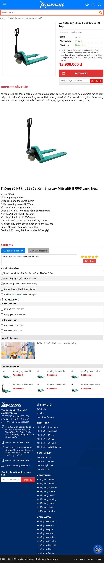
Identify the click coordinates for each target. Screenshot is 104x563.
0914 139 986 (15, 314)
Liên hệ (40, 413)
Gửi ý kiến (89, 261)
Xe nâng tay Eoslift (45, 525)
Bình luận (77, 32)
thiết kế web (29, 559)
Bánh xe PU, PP (44, 469)
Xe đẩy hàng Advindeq (47, 487)
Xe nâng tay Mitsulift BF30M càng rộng (90, 371)
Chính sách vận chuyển (47, 431)
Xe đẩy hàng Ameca (46, 491)
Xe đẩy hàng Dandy (46, 495)
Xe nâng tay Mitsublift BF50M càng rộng (23, 384)
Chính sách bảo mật (46, 439)
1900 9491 (16, 294)
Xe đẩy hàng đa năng (46, 499)
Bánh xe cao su (44, 457)
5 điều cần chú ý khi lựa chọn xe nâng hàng (56, 343)
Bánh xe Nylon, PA (45, 465)
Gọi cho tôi (96, 81)
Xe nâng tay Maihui (46, 533)
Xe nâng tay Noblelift (46, 545)
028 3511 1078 (22, 460)
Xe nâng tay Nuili (45, 549)
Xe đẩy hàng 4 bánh (46, 483)
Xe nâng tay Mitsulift (32, 18)
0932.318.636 (14, 309)
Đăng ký (28, 480)
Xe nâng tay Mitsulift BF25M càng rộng (90, 384)
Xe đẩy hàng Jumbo (46, 511)
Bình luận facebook (38, 250)
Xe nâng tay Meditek (46, 537)
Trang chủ (4, 18)
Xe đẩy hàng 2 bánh (46, 479)
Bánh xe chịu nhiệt (45, 461)
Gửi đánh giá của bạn (13, 250)
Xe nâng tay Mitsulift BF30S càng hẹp (56, 384)
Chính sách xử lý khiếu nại (49, 447)
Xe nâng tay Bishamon (47, 521)
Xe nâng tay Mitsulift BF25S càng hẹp (56, 371)
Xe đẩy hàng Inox (45, 507)
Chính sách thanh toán (47, 427)
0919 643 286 (13, 330)
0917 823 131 (14, 325)
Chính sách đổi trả (45, 435)
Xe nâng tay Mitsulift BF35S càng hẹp (22, 371)
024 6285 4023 (22, 442)
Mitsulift (78, 41)
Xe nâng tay (16, 18)
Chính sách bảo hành (46, 443)
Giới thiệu (41, 409)
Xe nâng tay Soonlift (46, 553)
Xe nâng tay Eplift (45, 529)
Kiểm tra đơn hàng (45, 417)
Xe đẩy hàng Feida (45, 503)
